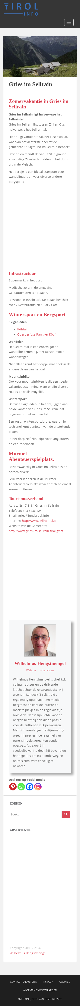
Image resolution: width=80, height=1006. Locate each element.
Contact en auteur (23, 982)
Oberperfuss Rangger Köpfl (36, 334)
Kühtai (22, 329)
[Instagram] (38, 786)
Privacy (48, 982)
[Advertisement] (40, 226)
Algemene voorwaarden (40, 990)
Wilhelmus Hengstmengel (40, 663)
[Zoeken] (66, 814)
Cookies (64, 982)
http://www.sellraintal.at (39, 521)
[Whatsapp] (21, 786)
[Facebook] (29, 786)
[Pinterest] (13, 786)
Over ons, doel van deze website (40, 999)
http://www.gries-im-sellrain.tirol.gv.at (36, 531)
